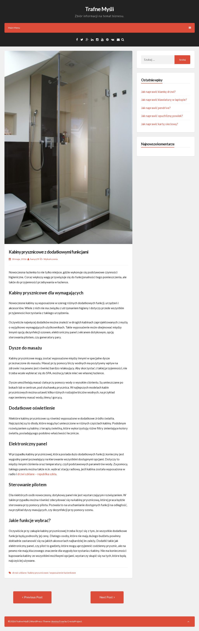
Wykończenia (51, 259)
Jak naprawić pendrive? (156, 108)
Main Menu (14, 27)
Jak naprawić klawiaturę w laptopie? (164, 99)
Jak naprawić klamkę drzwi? (158, 91)
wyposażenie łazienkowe (63, 572)
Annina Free (57, 621)
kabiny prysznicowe (38, 572)
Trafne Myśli (99, 9)
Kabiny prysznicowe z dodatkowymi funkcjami (48, 252)
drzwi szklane (19, 572)
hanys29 (34, 259)
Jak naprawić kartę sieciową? (159, 124)
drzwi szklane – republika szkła (36, 474)
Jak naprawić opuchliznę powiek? (162, 116)
